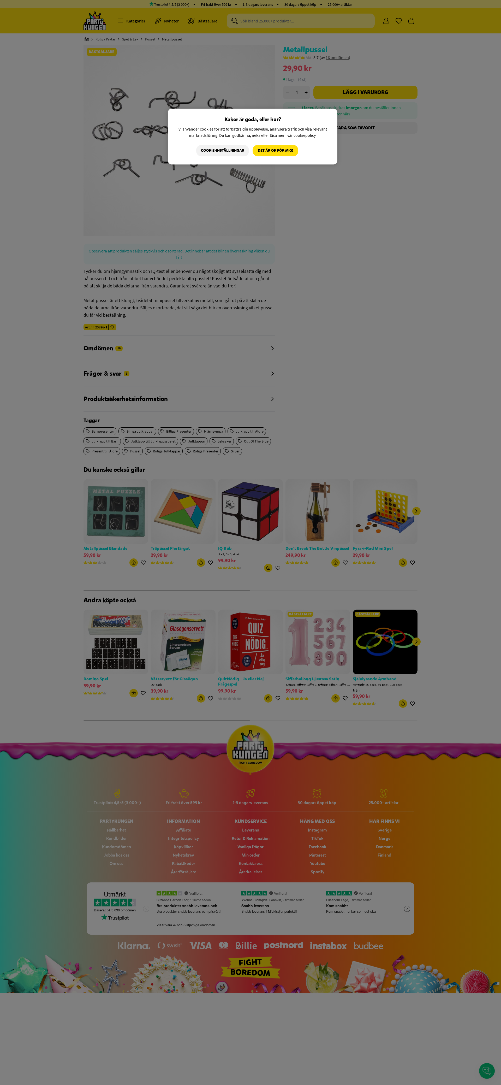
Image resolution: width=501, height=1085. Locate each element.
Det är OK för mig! (275, 150)
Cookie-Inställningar (222, 150)
